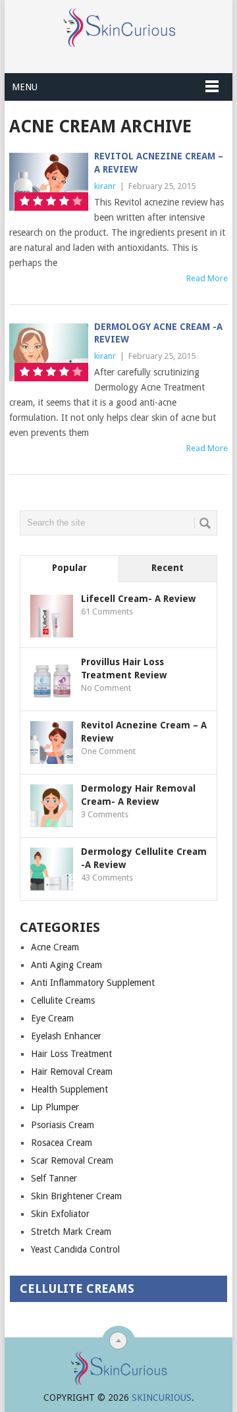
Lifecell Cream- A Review (138, 598)
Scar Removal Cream (72, 1160)
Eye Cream (52, 1018)
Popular (69, 567)
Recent (167, 567)
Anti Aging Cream (66, 965)
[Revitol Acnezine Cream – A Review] (48, 182)
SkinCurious (162, 1397)
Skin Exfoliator (60, 1213)
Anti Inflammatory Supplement (93, 982)
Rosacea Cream (61, 1142)
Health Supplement (69, 1089)
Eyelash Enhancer (66, 1036)
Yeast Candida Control (75, 1249)
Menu (25, 87)
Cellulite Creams (63, 1000)
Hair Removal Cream (72, 1071)
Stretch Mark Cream (71, 1231)
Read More (207, 278)
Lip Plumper (55, 1107)
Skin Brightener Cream (76, 1196)
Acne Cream (55, 947)
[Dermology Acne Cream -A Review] (48, 352)
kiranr (105, 186)
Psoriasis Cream (62, 1125)
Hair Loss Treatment (71, 1053)
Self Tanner (54, 1178)
